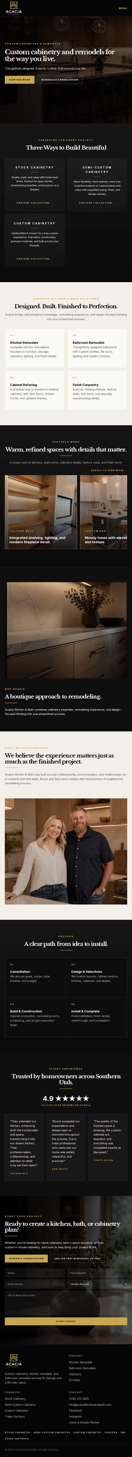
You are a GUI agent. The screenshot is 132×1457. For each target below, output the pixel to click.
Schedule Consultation (26, 1258)
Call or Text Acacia (77, 1258)
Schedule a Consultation (59, 80)
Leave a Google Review (84, 1422)
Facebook (75, 1410)
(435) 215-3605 (79, 1398)
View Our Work (19, 80)
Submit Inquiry (66, 1321)
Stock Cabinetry (15, 1398)
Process (111, 1432)
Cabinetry (75, 1374)
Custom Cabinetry (16, 1410)
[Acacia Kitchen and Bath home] (14, 8)
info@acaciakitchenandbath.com (90, 1404)
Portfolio (74, 1380)
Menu (123, 8)
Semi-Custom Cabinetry (20, 1404)
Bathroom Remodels (82, 1368)
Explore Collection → (35, 203)
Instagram (75, 1416)
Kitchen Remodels (80, 1362)
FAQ (123, 1432)
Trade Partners (15, 1416)
